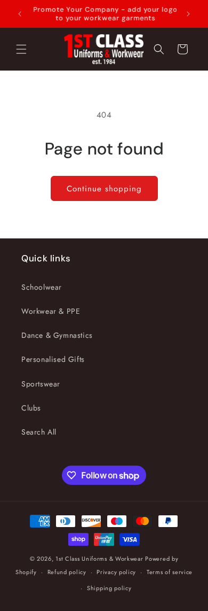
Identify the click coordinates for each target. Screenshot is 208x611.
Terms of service (170, 572)
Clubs (31, 408)
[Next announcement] (188, 14)
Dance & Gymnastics (57, 335)
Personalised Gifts (53, 359)
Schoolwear (41, 287)
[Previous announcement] (19, 14)
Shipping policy (109, 588)
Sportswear (40, 383)
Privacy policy (116, 572)
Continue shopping (104, 189)
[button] (21, 49)
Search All (39, 432)
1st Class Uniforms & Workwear (99, 558)
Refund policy (66, 572)
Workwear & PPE (50, 311)
